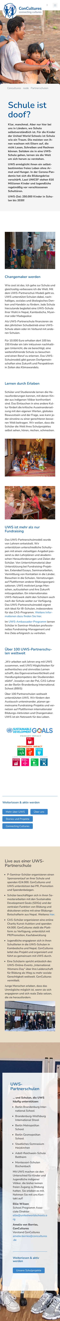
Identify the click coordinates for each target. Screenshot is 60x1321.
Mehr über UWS (15, 812)
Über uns (39, 812)
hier (52, 914)
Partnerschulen (39, 88)
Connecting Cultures (17, 826)
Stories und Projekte (17, 819)
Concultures (14, 88)
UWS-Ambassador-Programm (27, 622)
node (26, 88)
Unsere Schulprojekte (28, 1270)
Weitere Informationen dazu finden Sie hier (28, 614)
